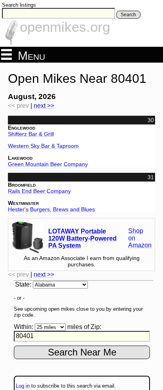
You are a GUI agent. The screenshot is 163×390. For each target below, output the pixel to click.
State (22, 284)
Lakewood (20, 158)
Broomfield (22, 185)
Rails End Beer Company (39, 191)
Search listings (19, 5)
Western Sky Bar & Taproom (43, 146)
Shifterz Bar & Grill (31, 134)
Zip (95, 326)
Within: (23, 326)
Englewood (21, 127)
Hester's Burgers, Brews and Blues (51, 209)
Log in (23, 386)
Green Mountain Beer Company (48, 164)
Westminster (23, 203)
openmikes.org (65, 26)
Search (128, 14)
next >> (44, 105)
